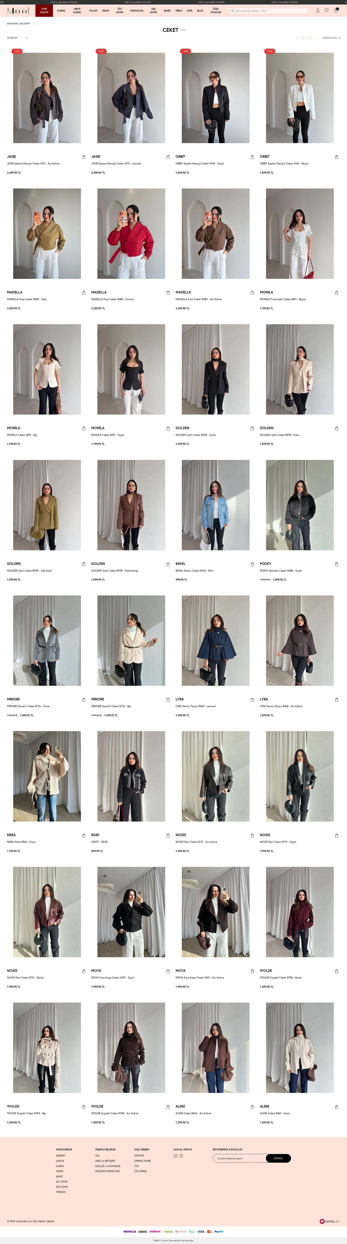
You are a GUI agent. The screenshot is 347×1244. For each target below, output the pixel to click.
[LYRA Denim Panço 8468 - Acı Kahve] (300, 640)
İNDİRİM (60, 1155)
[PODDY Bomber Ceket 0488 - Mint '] (332, 579)
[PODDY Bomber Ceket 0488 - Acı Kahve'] (334, 579)
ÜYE (136, 1166)
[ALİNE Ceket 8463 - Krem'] (252, 1122)
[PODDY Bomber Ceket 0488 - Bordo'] (336, 579)
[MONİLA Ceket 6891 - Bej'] (334, 308)
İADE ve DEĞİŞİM (105, 1161)
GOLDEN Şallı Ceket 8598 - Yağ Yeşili (29, 570)
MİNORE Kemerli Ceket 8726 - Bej (111, 706)
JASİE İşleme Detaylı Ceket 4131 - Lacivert (116, 163)
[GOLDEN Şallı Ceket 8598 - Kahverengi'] (250, 444)
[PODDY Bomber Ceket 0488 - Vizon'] (338, 579)
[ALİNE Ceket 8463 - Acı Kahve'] (246, 1122)
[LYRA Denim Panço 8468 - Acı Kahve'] (254, 715)
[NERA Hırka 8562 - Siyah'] (83, 851)
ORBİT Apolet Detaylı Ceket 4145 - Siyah (200, 163)
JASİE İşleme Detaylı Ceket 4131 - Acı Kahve (33, 163)
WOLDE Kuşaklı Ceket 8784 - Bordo (281, 977)
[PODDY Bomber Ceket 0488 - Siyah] (300, 505)
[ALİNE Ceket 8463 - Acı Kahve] (216, 1047)
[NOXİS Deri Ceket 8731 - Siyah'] (254, 851)
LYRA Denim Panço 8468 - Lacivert (196, 706)
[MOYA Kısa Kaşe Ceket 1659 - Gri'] (169, 986)
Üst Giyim (119, 10)
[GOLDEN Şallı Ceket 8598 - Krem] (300, 369)
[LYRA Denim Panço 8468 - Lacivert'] (252, 715)
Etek (190, 10)
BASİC (59, 1176)
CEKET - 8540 (99, 842)
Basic (167, 10)
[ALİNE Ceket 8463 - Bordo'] (248, 1122)
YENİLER (61, 1192)
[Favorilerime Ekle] (81, 51)
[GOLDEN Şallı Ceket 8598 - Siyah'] (248, 444)
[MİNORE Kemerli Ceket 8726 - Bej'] (85, 715)
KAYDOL (278, 1158)
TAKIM (59, 1171)
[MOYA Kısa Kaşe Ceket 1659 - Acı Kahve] (216, 912)
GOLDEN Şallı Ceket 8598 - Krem (280, 435)
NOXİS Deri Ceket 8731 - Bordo (25, 977)
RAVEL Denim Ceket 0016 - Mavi (195, 570)
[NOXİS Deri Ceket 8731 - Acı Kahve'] (250, 851)
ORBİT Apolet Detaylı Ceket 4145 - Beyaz (284, 163)
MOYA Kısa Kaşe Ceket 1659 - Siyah (112, 977)
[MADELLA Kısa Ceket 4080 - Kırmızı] (131, 233)
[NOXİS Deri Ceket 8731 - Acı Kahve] (216, 776)
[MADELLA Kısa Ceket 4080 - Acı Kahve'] (83, 308)
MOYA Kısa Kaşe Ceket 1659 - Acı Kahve (200, 977)
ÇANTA (60, 1161)
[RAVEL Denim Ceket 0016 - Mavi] (216, 505)
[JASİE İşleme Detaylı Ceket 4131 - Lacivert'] (85, 172)
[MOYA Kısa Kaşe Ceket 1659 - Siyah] (131, 912)
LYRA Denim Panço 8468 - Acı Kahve (281, 706)
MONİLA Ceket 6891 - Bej (22, 435)
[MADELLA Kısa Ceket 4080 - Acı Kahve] (216, 233)
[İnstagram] (181, 1156)
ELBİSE (60, 1166)
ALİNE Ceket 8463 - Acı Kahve (193, 1113)
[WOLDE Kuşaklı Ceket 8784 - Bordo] (300, 912)
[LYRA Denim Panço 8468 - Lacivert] (216, 640)
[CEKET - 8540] (131, 776)
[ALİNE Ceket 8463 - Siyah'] (254, 1122)
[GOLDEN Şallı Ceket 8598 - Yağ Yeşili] (47, 505)
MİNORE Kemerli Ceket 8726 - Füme (28, 706)
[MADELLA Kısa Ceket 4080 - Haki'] (81, 308)
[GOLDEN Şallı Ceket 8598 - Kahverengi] (131, 505)
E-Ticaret (163, 1240)
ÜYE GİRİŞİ (140, 1171)
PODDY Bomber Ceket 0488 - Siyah (281, 570)
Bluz (200, 10)
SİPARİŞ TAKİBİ (142, 1161)
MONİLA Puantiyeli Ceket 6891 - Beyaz (283, 299)
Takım (105, 10)
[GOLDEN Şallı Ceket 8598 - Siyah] (216, 369)
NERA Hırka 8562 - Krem (21, 842)
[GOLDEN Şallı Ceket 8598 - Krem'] (252, 444)
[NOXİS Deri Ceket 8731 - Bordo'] (252, 851)
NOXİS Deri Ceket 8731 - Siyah (278, 842)
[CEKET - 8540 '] (169, 851)
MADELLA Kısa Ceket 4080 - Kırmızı (112, 299)
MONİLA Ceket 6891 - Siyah (107, 435)
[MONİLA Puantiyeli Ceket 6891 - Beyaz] (300, 233)
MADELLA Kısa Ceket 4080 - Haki (27, 299)
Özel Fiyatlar (216, 10)
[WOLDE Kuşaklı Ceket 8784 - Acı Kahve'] (336, 986)
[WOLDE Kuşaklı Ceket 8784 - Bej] (47, 1047)
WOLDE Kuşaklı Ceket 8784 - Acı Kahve (114, 1113)
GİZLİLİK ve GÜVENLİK (107, 1166)
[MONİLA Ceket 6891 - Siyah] (131, 369)
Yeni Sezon (44, 10)
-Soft (156, 1240)
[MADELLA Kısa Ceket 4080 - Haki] (47, 233)
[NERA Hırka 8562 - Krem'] (81, 851)
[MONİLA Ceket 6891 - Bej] (47, 369)
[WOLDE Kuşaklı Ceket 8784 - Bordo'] (334, 986)
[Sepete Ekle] (84, 157)
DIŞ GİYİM (25, 23)
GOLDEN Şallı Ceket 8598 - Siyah (196, 435)
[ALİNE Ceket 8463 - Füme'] (250, 1122)
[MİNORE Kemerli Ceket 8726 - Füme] (47, 640)
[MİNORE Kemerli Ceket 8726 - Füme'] (83, 715)
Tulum (93, 10)
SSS (97, 1155)
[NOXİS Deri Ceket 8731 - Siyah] (300, 776)
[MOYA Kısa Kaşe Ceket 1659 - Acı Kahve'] (168, 986)
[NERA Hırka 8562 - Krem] (47, 776)
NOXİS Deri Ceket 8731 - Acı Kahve (196, 842)
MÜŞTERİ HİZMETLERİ (107, 1171)
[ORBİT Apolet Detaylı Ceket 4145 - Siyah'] (252, 172)
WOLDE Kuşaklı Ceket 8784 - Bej (26, 1113)
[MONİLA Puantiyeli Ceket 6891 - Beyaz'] (332, 308)
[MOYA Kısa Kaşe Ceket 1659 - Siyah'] (166, 986)
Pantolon (136, 10)
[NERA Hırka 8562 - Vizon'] (85, 851)
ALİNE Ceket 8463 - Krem (275, 1113)
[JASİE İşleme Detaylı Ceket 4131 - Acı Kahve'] (83, 172)
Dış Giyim (153, 10)
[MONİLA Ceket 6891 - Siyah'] (336, 308)
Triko (178, 10)
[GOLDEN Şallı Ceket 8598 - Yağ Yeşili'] (254, 444)
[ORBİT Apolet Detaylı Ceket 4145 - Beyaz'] (254, 172)
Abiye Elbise (77, 10)
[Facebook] (175, 1156)
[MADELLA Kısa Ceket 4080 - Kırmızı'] (85, 308)
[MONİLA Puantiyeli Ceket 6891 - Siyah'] (338, 308)
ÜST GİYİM (62, 1187)
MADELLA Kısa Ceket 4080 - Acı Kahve (199, 299)
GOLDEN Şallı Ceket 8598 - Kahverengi (114, 570)
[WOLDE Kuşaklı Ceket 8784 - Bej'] (338, 986)
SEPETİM (139, 1155)
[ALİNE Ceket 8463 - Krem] (300, 1047)
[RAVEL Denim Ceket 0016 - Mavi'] (254, 579)
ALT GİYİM (61, 1181)
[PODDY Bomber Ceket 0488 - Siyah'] (331, 579)
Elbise (61, 10)
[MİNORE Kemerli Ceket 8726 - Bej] (131, 640)
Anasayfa (12, 23)
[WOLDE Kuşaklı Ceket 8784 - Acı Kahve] (131, 1047)
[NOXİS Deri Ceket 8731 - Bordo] (47, 912)
